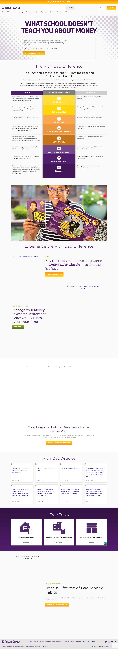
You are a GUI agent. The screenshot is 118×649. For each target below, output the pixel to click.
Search (70, 7)
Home (30, 641)
